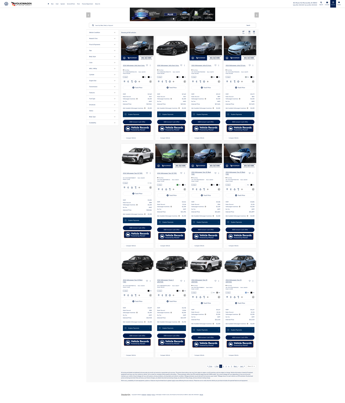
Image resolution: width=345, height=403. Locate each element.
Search (248, 25)
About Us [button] (97, 4)
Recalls (201, 394)
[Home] (48, 4)
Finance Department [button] (87, 4)
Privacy (153, 394)
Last (242, 366)
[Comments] (150, 81)
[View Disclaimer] (139, 81)
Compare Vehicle (131, 138)
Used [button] (57, 4)
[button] (152, 48)
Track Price (138, 87)
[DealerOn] (125, 394)
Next (236, 366)
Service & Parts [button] (71, 4)
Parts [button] (78, 4)
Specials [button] (63, 4)
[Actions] (150, 65)
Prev (216, 366)
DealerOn (144, 394)
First (210, 366)
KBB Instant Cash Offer (137, 122)
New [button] (52, 4)
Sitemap (149, 394)
